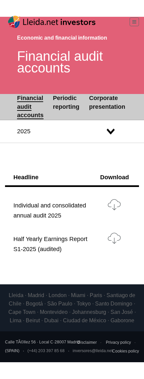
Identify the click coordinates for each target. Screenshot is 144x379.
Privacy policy (118, 342)
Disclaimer (87, 342)
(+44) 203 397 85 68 (46, 350)
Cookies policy (125, 351)
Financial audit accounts (30, 107)
